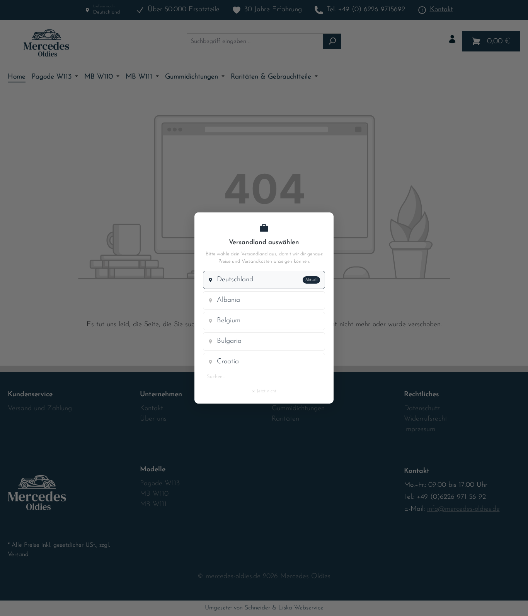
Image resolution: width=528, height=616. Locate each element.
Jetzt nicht (264, 390)
